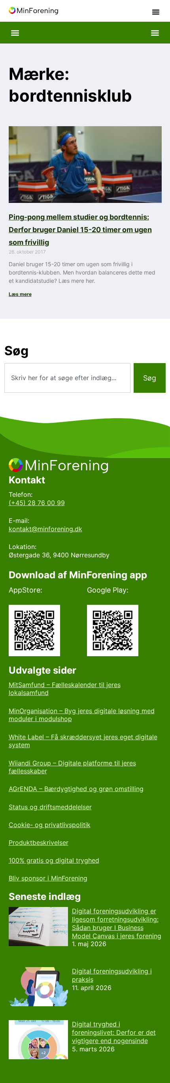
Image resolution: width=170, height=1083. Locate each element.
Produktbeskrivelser (38, 842)
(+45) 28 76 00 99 (37, 503)
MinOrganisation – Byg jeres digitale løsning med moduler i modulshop (82, 715)
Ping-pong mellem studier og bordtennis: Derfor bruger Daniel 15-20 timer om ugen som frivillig (80, 229)
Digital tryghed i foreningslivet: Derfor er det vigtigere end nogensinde (114, 1032)
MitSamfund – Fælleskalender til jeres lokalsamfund (65, 689)
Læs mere (20, 294)
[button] (156, 12)
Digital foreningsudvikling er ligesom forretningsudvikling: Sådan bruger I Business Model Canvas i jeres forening (116, 923)
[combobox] (67, 378)
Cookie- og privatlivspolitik (50, 825)
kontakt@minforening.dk (45, 529)
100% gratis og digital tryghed (54, 860)
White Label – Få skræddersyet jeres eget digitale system (83, 741)
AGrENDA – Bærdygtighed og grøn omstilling (76, 789)
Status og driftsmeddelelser (50, 807)
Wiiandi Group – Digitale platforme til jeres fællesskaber (72, 767)
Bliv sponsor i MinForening (48, 878)
